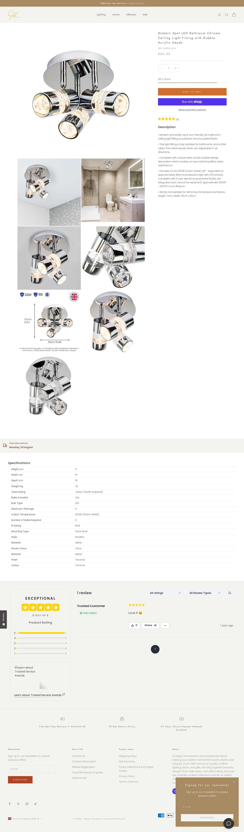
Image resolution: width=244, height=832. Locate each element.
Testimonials (79, 778)
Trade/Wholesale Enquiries (87, 772)
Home (116, 14)
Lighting (101, 14)
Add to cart (192, 91)
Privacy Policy (127, 776)
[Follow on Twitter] (18, 803)
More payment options (192, 109)
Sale (145, 14)
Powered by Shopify (115, 818)
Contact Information (84, 761)
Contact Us (78, 756)
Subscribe (207, 817)
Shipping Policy (128, 756)
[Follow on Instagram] (27, 803)
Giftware (131, 14)
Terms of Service (128, 781)
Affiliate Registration (83, 767)
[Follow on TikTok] (35, 803)
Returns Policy (127, 761)
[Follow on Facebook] (9, 803)
